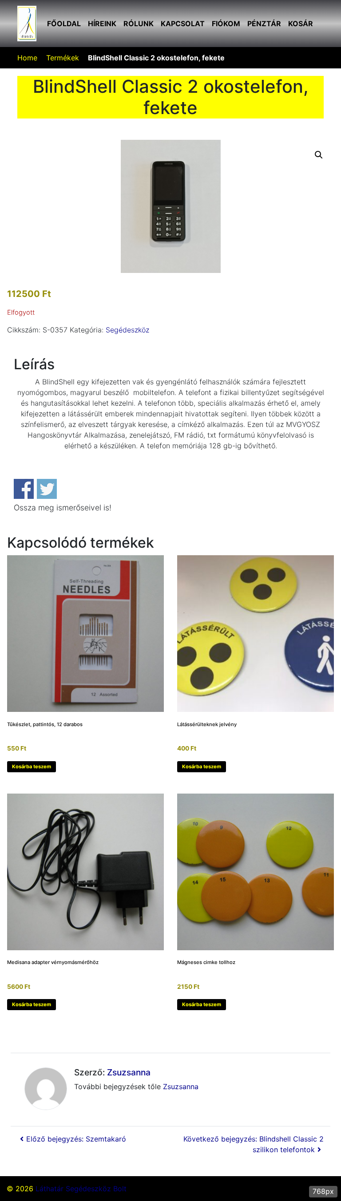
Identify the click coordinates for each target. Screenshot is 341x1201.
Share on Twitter (47, 489)
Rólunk (138, 23)
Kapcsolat (183, 23)
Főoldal (64, 23)
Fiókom (226, 23)
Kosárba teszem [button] (31, 766)
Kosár (300, 23)
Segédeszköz (127, 329)
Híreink (102, 23)
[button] (319, 155)
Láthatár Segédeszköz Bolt (81, 1188)
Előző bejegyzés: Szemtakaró (76, 1138)
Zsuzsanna (129, 1072)
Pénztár (264, 23)
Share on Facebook (24, 489)
